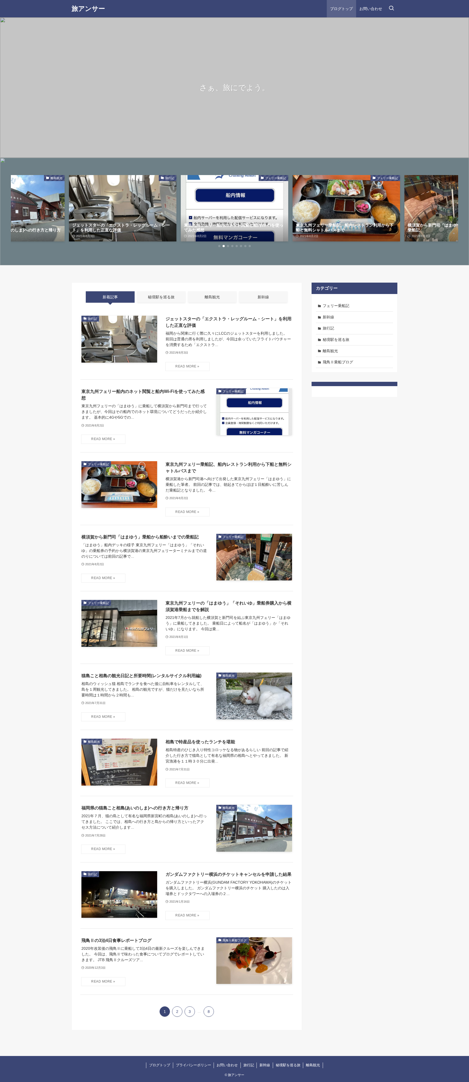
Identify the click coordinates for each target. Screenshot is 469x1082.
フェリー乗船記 (336, 305)
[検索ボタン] (391, 8)
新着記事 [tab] (110, 297)
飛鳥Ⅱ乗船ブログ (338, 362)
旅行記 (328, 328)
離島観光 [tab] (212, 297)
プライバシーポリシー (193, 1065)
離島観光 (330, 351)
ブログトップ (159, 1065)
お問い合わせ (227, 1065)
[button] (219, 246)
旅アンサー (88, 8)
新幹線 (328, 317)
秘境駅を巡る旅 (336, 339)
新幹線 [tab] (263, 297)
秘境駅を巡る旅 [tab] (161, 297)
